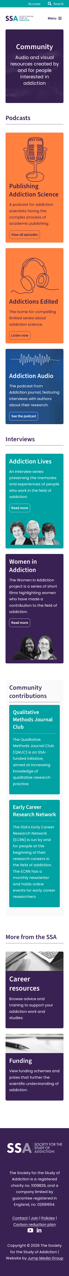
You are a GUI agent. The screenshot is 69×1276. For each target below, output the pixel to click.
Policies (48, 1218)
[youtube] (30, 1230)
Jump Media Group (45, 1258)
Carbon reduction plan (34, 1224)
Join (34, 1218)
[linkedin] (39, 1230)
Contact (20, 1218)
